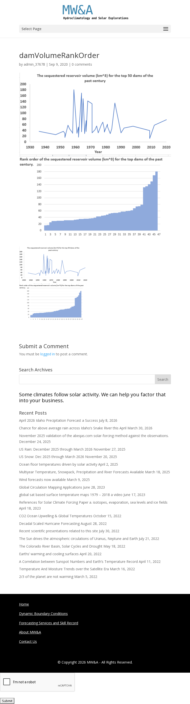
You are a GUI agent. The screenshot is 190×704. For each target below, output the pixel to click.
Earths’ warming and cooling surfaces (49, 554)
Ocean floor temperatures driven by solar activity (58, 464)
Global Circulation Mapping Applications (50, 487)
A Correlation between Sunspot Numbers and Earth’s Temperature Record (78, 561)
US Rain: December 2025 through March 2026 (56, 449)
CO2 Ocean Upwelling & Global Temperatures (55, 516)
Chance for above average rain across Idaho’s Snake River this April (72, 428)
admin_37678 (34, 64)
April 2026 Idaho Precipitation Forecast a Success (58, 420)
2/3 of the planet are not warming (46, 576)
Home (24, 604)
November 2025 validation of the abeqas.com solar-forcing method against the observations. (94, 435)
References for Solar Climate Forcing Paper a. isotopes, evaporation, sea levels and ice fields (93, 502)
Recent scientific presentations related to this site (58, 531)
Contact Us (28, 641)
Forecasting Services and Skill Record (48, 623)
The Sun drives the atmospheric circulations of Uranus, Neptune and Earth (78, 538)
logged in (47, 354)
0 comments (82, 64)
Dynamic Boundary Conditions (43, 613)
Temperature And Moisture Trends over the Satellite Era (64, 569)
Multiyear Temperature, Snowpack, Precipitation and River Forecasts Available (81, 472)
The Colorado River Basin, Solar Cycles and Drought (60, 546)
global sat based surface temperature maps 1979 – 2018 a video (70, 494)
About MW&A (30, 632)
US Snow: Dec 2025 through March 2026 (51, 456)
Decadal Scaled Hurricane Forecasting (49, 523)
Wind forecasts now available (42, 479)
